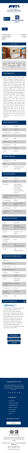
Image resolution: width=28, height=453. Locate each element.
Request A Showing (14, 339)
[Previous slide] (4, 53)
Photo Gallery (14, 44)
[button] (7, 19)
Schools (11, 413)
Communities (12, 411)
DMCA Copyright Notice (14, 447)
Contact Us (13, 423)
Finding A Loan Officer (14, 403)
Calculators (11, 400)
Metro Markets (12, 409)
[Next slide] (24, 53)
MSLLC (18, 449)
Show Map (14, 342)
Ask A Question (14, 335)
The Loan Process (13, 407)
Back (5, 29)
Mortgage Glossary (13, 405)
